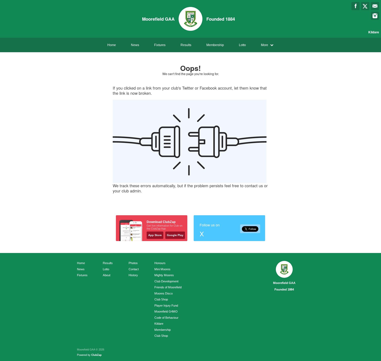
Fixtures (159, 45)
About (106, 275)
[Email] (375, 6)
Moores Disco (163, 293)
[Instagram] (375, 16)
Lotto (242, 45)
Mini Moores (162, 269)
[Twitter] (365, 6)
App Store (155, 235)
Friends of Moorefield (168, 287)
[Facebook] (355, 6)
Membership (215, 45)
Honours (159, 263)
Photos (133, 263)
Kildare (158, 323)
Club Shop (161, 299)
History (133, 275)
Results (186, 45)
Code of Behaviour (166, 317)
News (135, 45)
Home (111, 45)
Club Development (166, 281)
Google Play (175, 235)
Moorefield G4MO (166, 311)
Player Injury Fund (166, 305)
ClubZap (96, 354)
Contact (134, 269)
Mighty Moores (164, 275)
